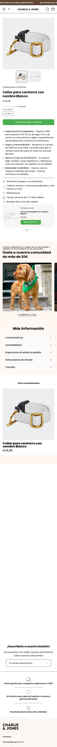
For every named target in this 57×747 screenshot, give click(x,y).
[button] (47, 9)
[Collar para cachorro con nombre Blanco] (22, 76)
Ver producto (31, 222)
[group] (28, 420)
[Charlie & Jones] (28, 9)
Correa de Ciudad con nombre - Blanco (34, 213)
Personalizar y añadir (28, 122)
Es (9, 9)
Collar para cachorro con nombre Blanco (22, 445)
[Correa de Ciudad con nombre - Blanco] (11, 216)
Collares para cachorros (14, 87)
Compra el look (27, 315)
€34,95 (7, 450)
